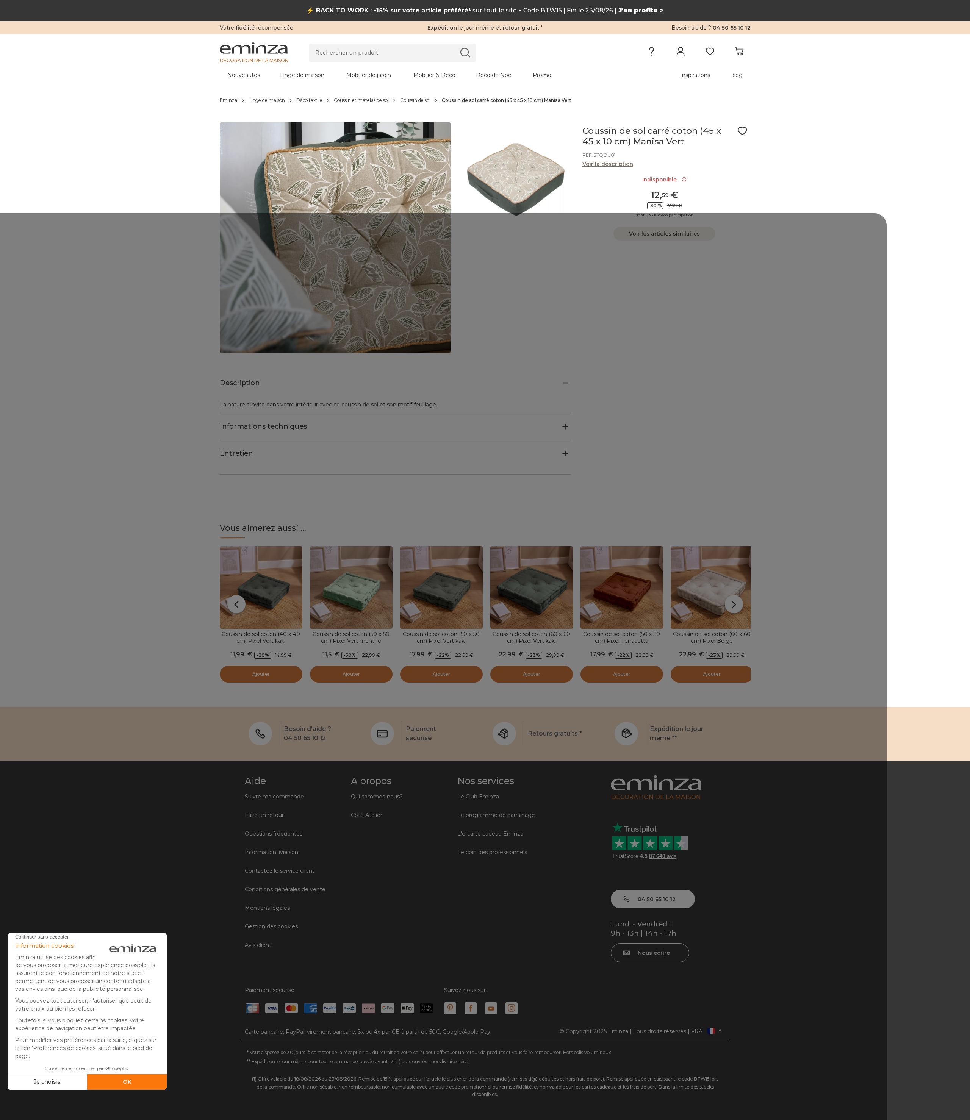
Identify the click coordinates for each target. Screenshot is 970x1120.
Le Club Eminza (478, 796)
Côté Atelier (366, 815)
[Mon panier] (739, 53)
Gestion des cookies (271, 926)
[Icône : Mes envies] (742, 131)
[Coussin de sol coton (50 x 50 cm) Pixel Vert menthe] (351, 587)
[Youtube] (491, 1008)
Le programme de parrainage (496, 815)
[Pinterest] (450, 1008)
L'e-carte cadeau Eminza (490, 833)
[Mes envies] (710, 53)
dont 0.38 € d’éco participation (664, 215)
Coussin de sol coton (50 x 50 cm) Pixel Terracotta (621, 637)
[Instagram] (511, 1008)
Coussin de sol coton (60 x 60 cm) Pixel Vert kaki (531, 637)
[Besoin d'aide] (651, 53)
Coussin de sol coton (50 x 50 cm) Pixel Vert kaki (441, 637)
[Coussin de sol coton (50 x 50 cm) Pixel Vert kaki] (441, 587)
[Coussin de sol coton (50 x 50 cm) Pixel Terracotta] (621, 587)
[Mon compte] (681, 53)
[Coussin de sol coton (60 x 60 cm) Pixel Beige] (712, 587)
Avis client (258, 945)
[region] (485, 100)
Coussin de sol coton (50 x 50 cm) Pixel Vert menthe (351, 637)
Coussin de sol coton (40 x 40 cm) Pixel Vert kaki (261, 637)
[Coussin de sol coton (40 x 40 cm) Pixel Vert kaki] (261, 587)
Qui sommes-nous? (377, 796)
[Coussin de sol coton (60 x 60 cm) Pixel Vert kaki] (531, 587)
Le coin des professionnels (492, 852)
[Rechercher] (465, 52)
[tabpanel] (419, 75)
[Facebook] (471, 1008)
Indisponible (661, 179)
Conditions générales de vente (285, 889)
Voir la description (607, 164)
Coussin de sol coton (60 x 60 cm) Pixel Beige (712, 637)
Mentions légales (267, 907)
